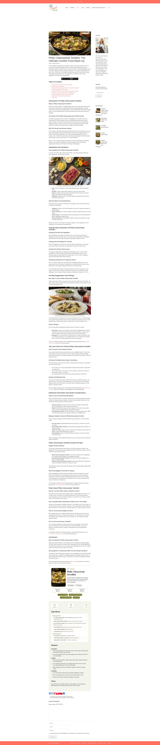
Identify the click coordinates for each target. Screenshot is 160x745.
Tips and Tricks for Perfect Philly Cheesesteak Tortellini (65, 91)
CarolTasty (85, 272)
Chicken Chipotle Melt (60, 484)
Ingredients (54, 607)
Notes (86, 607)
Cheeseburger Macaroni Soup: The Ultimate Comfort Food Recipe (62, 697)
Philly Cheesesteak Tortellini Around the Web (62, 94)
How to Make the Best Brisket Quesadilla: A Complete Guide (61, 696)
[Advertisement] (80, 20)
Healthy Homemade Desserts (98, 7)
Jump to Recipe (66, 78)
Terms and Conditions (92, 743)
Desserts (88, 7)
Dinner (77, 7)
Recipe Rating (52, 704)
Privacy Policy (78, 743)
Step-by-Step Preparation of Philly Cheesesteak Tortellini (65, 88)
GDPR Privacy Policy (102, 743)
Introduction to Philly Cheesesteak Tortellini (62, 84)
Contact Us (84, 743)
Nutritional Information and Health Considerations (63, 92)
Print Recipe (75, 78)
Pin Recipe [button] (78, 585)
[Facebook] (78, 2)
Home (66, 7)
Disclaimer (109, 743)
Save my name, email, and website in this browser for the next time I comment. (70, 733)
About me (72, 743)
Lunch (82, 7)
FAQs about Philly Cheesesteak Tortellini (61, 96)
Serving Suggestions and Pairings (60, 89)
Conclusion (54, 97)
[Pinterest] (81, 2)
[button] (109, 7)
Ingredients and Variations (58, 86)
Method (71, 607)
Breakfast (72, 7)
